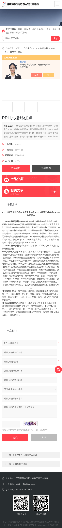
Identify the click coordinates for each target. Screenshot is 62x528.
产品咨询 (15, 168)
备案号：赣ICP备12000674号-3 (21, 525)
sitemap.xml (43, 525)
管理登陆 (54, 525)
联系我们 (46, 168)
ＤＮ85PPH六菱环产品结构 (25, 455)
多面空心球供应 (20, 464)
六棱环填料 (43, 48)
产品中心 (28, 48)
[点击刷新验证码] (30, 423)
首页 (17, 48)
